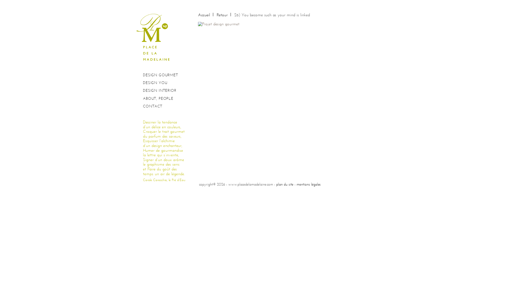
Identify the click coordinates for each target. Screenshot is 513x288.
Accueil (204, 14)
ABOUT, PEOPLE (158, 98)
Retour (222, 14)
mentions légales (309, 184)
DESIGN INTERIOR (159, 90)
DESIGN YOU (155, 83)
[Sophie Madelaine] (155, 36)
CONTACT (152, 106)
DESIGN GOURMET (160, 75)
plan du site (284, 184)
